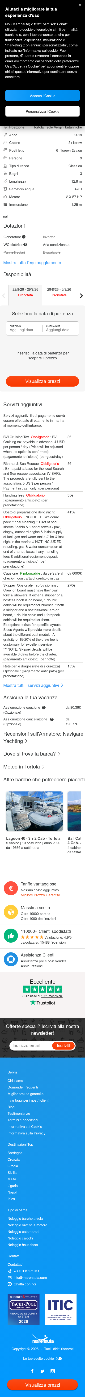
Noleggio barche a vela (25, 1218)
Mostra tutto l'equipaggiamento (32, 262)
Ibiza (11, 1198)
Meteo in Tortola (22, 766)
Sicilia (12, 1172)
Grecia (13, 1165)
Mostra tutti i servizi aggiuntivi (31, 685)
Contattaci (15, 1264)
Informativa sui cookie (41, 50)
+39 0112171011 (26, 1270)
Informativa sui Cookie (25, 1126)
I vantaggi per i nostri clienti (28, 1100)
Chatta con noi (25, 1283)
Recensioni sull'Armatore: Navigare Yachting (43, 737)
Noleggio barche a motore (27, 1224)
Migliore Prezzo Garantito (40, 894)
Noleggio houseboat (23, 1244)
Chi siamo (15, 1080)
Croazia (14, 1159)
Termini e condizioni (23, 1119)
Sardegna (15, 1152)
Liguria (13, 1185)
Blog (11, 1106)
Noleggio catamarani (23, 1231)
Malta (12, 1178)
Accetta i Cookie (42, 95)
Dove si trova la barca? (30, 753)
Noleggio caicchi (20, 1237)
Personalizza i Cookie (42, 111)
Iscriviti (63, 1045)
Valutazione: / (46, 940)
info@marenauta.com (30, 1277)
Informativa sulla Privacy (27, 1132)
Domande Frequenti (23, 1086)
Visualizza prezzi (42, 381)
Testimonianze (19, 1113)
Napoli (12, 1192)
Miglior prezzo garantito (25, 1093)
